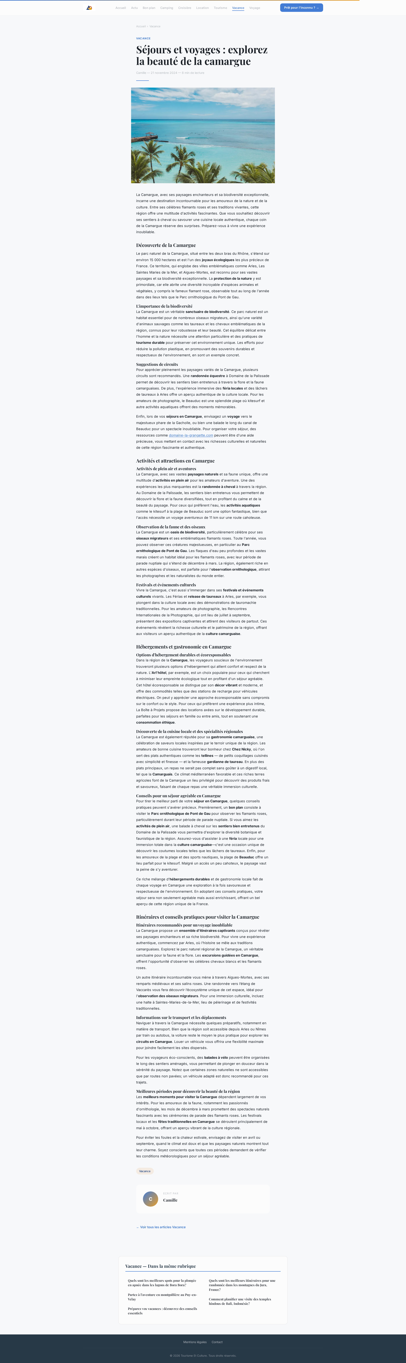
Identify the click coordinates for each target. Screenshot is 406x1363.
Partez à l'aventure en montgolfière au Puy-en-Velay (162, 1297)
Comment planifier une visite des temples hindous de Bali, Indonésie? (240, 1301)
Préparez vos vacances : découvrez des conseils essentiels (162, 1311)
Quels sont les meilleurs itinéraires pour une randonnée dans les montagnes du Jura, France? (242, 1285)
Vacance (238, 7)
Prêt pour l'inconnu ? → (301, 7)
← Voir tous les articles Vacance (161, 1227)
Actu (134, 7)
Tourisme (220, 7)
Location (202, 7)
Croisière (184, 7)
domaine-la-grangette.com (191, 435)
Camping (166, 7)
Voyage (254, 7)
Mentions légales (195, 1342)
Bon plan (149, 7)
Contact (217, 1342)
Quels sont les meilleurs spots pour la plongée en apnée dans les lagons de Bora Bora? (162, 1282)
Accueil (120, 7)
